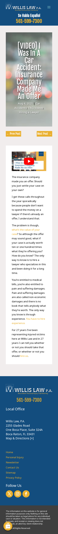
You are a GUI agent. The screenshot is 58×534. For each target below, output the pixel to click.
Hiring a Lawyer (29, 112)
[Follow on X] (9, 493)
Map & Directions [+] (20, 438)
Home (9, 452)
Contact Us (12, 467)
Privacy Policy (14, 477)
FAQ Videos (35, 108)
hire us (24, 356)
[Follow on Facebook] (26, 493)
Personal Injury (15, 457)
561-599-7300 (29, 21)
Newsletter (12, 462)
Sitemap (11, 472)
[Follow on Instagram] (17, 493)
